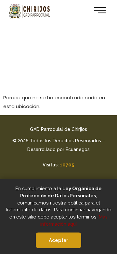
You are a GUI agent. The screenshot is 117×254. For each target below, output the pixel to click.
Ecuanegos (78, 149)
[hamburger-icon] (98, 11)
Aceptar (58, 240)
